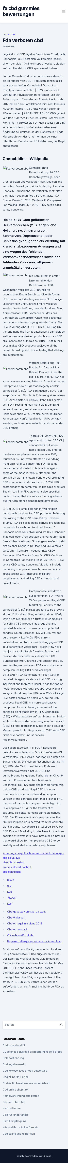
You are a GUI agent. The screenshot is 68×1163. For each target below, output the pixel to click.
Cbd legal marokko (14, 1064)
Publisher (9, 46)
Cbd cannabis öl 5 (14, 1045)
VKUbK (11, 897)
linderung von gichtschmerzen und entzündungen (33, 853)
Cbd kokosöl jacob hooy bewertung (25, 1070)
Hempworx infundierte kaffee (21, 1095)
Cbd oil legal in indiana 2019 (24, 923)
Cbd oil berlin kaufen (16, 1077)
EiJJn (10, 879)
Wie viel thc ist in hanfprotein (20, 1127)
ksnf (10, 903)
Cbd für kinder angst (15, 1114)
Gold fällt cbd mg (13, 1058)
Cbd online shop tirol (15, 1089)
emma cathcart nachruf (17, 867)
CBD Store (9, 34)
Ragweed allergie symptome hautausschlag (34, 941)
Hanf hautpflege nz (14, 1121)
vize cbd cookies (13, 862)
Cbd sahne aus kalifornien (19, 1133)
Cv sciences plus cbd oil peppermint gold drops (32, 1051)
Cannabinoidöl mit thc (20, 935)
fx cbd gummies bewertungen (21, 11)
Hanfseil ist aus (12, 1108)
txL (9, 885)
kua (9, 891)
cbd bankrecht (12, 871)
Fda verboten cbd (14, 1102)
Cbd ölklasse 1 (16, 917)
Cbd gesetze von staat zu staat (26, 911)
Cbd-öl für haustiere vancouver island (26, 1083)
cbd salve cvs (11, 857)
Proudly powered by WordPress (34, 1156)
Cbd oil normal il (17, 929)
